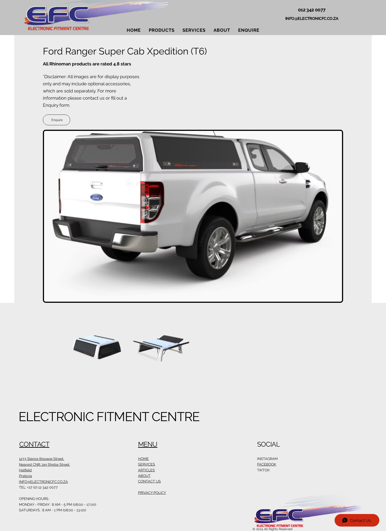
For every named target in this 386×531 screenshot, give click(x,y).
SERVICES (146, 464)
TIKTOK (263, 470)
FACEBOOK (266, 464)
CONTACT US (149, 481)
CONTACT (34, 444)
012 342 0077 (311, 10)
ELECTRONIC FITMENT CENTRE (109, 416)
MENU (147, 444)
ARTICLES (146, 470)
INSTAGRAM (267, 459)
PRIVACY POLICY (152, 493)
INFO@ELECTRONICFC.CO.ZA (311, 18)
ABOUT (144, 476)
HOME (143, 459)
